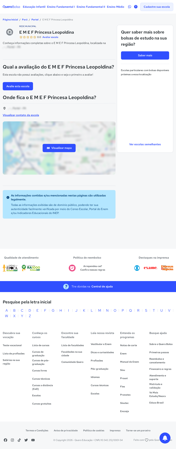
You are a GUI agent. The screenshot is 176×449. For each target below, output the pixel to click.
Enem (123, 353)
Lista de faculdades (72, 345)
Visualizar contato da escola (21, 115)
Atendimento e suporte (157, 377)
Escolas (36, 395)
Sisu (122, 370)
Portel (34, 19)
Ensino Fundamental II (91, 7)
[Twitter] (26, 440)
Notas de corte (128, 345)
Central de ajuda (102, 286)
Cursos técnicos (41, 378)
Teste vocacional (12, 345)
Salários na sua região (11, 362)
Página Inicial (10, 19)
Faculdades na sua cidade (71, 353)
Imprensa (115, 430)
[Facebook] (5, 440)
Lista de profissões (14, 353)
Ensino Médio (115, 7)
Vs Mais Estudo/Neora (157, 394)
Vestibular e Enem (101, 344)
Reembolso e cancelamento (157, 360)
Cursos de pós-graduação (40, 362)
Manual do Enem (129, 361)
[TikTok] (19, 440)
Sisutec (124, 403)
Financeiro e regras (160, 369)
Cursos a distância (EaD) (42, 387)
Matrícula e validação (155, 386)
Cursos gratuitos (41, 403)
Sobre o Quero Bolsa (161, 344)
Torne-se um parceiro (138, 430)
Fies (122, 386)
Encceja (124, 411)
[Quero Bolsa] (11, 7)
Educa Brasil (156, 402)
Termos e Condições (37, 430)
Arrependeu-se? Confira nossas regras (92, 268)
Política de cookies (93, 430)
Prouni (124, 378)
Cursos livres (39, 370)
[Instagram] (12, 440)
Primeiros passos (159, 352)
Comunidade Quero (72, 361)
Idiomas (95, 377)
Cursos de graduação (38, 353)
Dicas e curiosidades (102, 352)
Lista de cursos (40, 345)
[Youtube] (33, 440)
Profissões (97, 360)
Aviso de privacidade (66, 430)
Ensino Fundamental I (61, 7)
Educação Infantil (34, 7)
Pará (25, 19)
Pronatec (125, 394)
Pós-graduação (99, 368)
